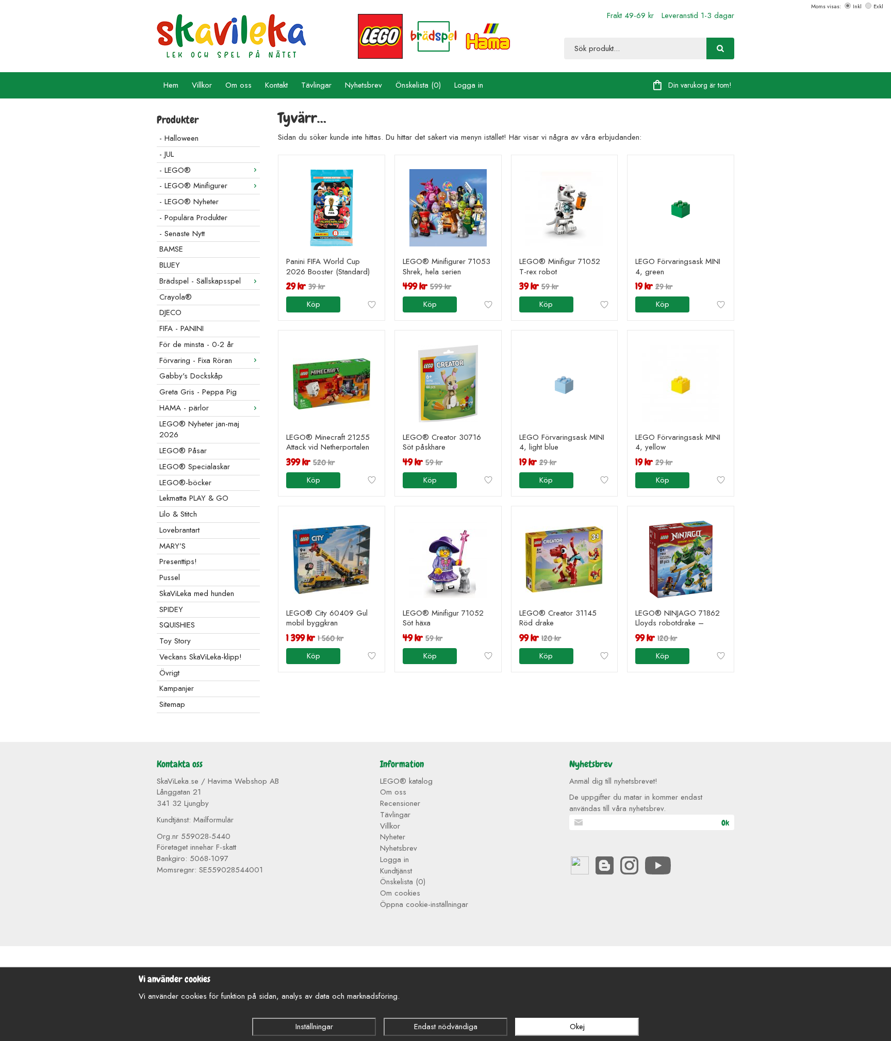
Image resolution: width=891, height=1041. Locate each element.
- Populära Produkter (193, 217)
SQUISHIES (177, 625)
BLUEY (169, 265)
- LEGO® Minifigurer (193, 185)
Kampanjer (176, 688)
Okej (577, 1026)
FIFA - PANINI (181, 328)
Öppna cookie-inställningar (424, 904)
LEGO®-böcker (185, 482)
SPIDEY (171, 609)
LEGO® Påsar (183, 450)
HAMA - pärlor (184, 408)
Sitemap (172, 704)
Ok (725, 823)
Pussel (169, 577)
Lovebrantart (179, 530)
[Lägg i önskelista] (372, 304)
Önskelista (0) (418, 85)
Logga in (468, 85)
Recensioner (400, 803)
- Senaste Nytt (182, 233)
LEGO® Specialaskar (194, 466)
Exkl (878, 6)
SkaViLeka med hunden (196, 593)
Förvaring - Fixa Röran (195, 360)
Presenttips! (178, 561)
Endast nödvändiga (445, 1026)
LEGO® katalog (406, 781)
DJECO (170, 312)
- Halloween (179, 138)
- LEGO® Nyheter (189, 201)
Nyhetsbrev (363, 85)
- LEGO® (175, 170)
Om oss (238, 85)
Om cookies (400, 893)
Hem (170, 85)
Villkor (202, 85)
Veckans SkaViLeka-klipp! (200, 657)
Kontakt (276, 85)
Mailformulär (213, 819)
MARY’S (172, 546)
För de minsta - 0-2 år (196, 344)
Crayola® (175, 297)
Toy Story (175, 641)
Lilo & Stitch (178, 514)
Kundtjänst (396, 871)
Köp (313, 304)
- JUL (166, 154)
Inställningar (314, 1026)
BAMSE (171, 249)
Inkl (857, 6)
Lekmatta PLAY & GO (193, 498)
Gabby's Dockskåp (191, 376)
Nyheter (392, 836)
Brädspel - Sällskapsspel (200, 281)
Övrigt (169, 673)
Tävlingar (316, 85)
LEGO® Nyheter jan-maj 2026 (199, 429)
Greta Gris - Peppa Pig (198, 392)
